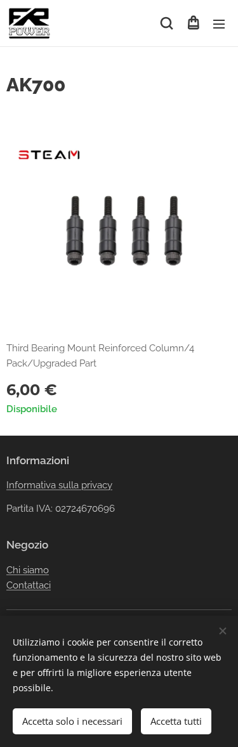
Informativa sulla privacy (59, 485)
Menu (219, 23)
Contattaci (28, 585)
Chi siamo (27, 570)
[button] (166, 23)
